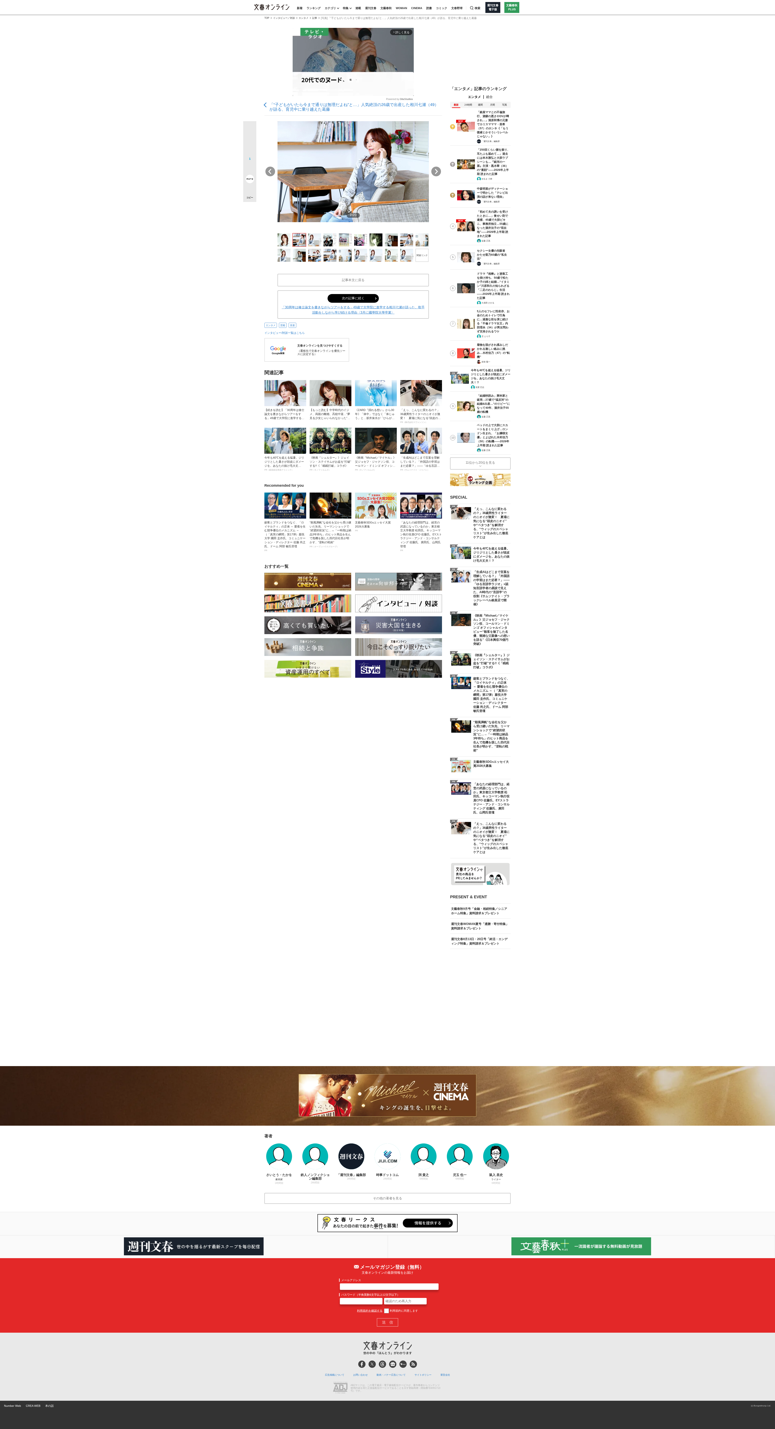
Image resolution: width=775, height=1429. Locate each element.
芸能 (282, 325)
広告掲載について (334, 1374)
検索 (477, 8)
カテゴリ (330, 8)
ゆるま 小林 (487, 179)
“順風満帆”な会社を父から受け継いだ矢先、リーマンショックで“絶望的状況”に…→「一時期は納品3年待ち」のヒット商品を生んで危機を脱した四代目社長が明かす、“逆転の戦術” (330, 534)
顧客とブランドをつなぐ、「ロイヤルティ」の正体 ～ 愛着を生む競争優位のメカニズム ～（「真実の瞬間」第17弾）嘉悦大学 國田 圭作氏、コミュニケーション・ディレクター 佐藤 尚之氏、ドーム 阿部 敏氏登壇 (285, 536)
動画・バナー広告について (391, 1374)
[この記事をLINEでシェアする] (249, 168)
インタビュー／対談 (284, 18)
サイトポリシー (423, 1374)
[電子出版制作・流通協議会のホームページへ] (340, 1388)
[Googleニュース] (392, 1364)
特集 (346, 8)
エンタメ (303, 18)
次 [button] (436, 171)
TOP (266, 18)
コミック (441, 8)
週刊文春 (370, 8)
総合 (489, 97)
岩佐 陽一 (486, 362)
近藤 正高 (486, 241)
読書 (429, 8)
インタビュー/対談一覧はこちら (284, 332)
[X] (372, 1364)
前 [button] (270, 171)
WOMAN (401, 8)
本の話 (49, 1405)
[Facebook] (362, 1364)
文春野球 (457, 8)
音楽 (292, 325)
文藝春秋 (386, 8)
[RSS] (413, 1364)
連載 (358, 8)
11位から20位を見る (480, 462)
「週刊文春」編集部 (491, 141)
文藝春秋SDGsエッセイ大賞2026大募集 (373, 526)
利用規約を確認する (369, 1310)
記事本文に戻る (353, 280)
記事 (314, 18)
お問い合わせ (360, 1374)
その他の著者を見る (387, 1198)
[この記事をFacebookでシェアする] (249, 141)
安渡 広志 (479, 387)
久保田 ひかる (488, 303)
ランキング (314, 8)
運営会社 (445, 1374)
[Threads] (382, 1364)
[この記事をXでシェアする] (249, 129)
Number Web (12, 1405)
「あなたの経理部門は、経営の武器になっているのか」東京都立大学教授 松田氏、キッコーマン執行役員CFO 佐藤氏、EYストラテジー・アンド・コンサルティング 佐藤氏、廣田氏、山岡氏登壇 (421, 536)
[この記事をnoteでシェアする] (249, 180)
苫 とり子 (486, 336)
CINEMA (416, 8)
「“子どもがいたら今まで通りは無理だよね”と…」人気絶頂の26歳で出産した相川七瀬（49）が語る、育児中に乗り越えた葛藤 (354, 106)
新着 (300, 8)
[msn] (403, 1364)
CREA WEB (33, 1405)
